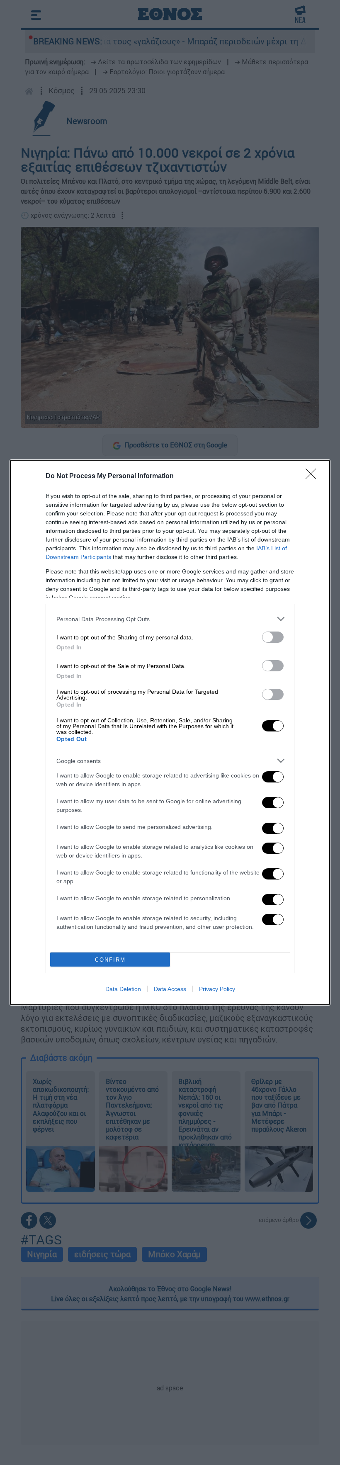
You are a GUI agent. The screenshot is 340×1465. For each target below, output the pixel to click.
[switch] (273, 637)
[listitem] (170, 619)
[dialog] (170, 732)
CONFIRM (110, 960)
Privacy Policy (217, 989)
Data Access (170, 989)
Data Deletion (123, 989)
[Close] (313, 476)
